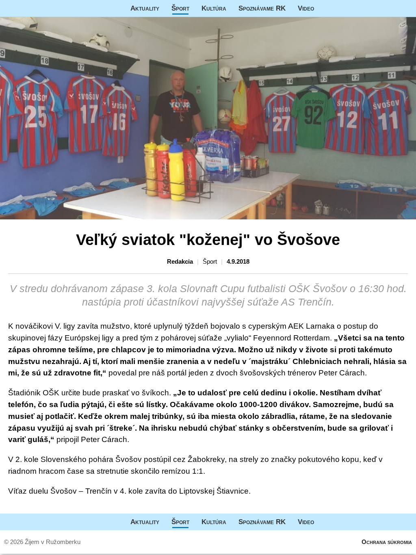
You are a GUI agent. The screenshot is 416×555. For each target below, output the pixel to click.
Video (306, 8)
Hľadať (406, 8)
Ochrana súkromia (387, 541)
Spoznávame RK (262, 8)
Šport (180, 8)
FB (326, 8)
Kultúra (214, 8)
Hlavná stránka (30, 8)
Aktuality (144, 8)
